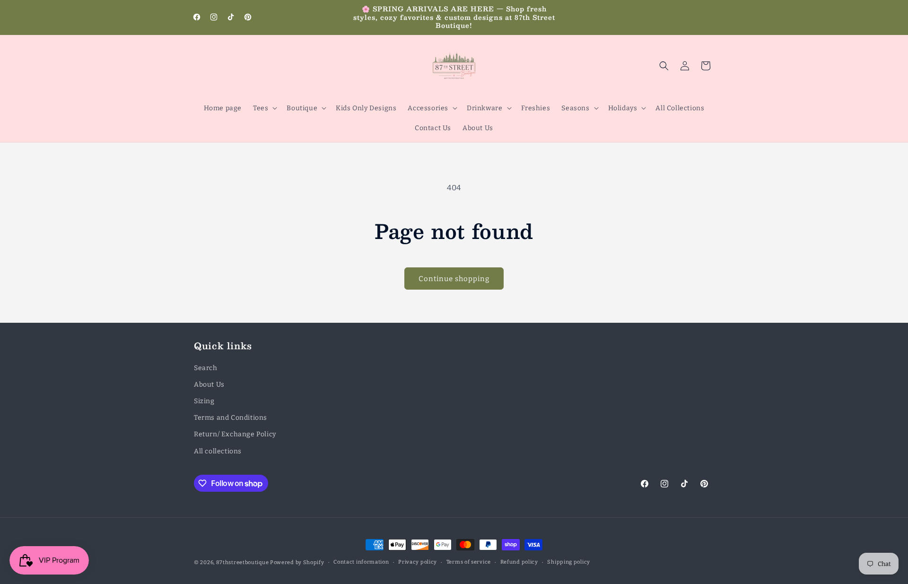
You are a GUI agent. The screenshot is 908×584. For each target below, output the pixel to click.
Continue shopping (454, 278)
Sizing (204, 401)
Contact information (361, 562)
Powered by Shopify (297, 562)
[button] (264, 108)
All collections (218, 451)
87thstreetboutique (242, 562)
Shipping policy (568, 562)
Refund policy (519, 562)
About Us (209, 384)
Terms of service (468, 562)
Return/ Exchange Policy (235, 434)
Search (206, 368)
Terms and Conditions (230, 418)
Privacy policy (417, 562)
